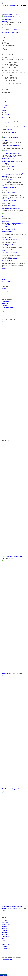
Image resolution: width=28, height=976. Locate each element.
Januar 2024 (5, 938)
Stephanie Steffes (7, 122)
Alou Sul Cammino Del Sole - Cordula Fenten (12, 161)
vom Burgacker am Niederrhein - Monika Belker (12, 152)
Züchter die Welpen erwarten (12, 153)
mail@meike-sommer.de (7, 194)
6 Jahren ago (10, 129)
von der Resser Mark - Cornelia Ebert (10, 215)
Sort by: (6, 118)
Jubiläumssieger (6, 673)
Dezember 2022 (6, 946)
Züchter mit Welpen (6, 202)
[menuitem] (20, 5)
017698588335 (11, 192)
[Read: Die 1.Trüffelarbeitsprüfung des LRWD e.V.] (3, 675)
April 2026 (4, 920)
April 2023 (4, 942)
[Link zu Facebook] (20, 961)
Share (3, 95)
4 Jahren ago (22, 121)
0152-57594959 (12, 220)
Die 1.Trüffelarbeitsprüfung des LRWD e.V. (12, 789)
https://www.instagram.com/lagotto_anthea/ (11, 208)
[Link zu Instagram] (22, 961)
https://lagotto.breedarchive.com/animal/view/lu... (12, 32)
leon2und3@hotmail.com (7, 31)
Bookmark (4, 110)
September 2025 (6, 924)
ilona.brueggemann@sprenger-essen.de (10, 145)
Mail (4, 107)
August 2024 (5, 930)
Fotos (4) (5, 112)
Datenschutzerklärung (7, 307)
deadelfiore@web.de (6, 207)
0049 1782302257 (13, 258)
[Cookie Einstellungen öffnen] (11, 973)
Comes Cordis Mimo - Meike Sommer (10, 187)
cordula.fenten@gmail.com (8, 168)
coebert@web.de (5, 221)
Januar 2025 (5, 928)
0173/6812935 (11, 166)
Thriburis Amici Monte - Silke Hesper (10, 224)
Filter (3, 135)
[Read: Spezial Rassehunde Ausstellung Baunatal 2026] (3, 443)
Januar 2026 (5, 922)
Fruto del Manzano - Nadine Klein (9, 239)
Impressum (5, 303)
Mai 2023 (4, 940)
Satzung (4, 288)
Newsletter (4, 316)
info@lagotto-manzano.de (7, 244)
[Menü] (24, 5)
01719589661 (11, 143)
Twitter (5, 99)
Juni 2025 (4, 926)
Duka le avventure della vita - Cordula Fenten (12, 174)
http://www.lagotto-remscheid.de (9, 262)
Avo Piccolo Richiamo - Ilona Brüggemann (11, 139)
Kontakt (3, 279)
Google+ (5, 101)
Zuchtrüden (4, 21)
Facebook (6, 97)
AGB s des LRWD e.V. (7, 282)
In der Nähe (6, 114)
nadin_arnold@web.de (7, 260)
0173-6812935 (11, 179)
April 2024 (4, 934)
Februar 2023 (5, 944)
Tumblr (5, 103)
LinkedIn (5, 105)
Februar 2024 (5, 936)
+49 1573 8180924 (14, 29)
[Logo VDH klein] (11, 5)
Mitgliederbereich (6, 311)
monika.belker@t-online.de (8, 158)
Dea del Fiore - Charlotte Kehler (9, 200)
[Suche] (20, 5)
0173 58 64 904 (12, 156)
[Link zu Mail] (25, 961)
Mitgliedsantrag (5, 301)
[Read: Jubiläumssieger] (3, 560)
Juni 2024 (4, 932)
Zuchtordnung (5, 291)
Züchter (3, 153)
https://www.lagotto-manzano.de (9, 245)
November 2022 (6, 948)
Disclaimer (4, 305)
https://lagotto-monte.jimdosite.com (9, 233)
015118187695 (11, 205)
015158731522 (11, 229)
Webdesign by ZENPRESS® (7, 959)
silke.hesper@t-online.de (7, 231)
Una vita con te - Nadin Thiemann (9, 252)
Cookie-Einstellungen (7, 309)
